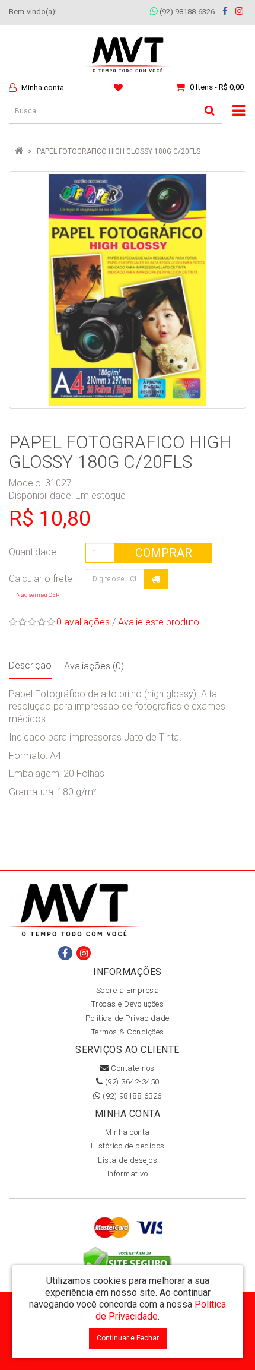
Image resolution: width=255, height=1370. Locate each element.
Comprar (163, 553)
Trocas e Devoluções (127, 1003)
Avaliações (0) (94, 666)
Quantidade (32, 552)
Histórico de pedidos (128, 1145)
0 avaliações (83, 622)
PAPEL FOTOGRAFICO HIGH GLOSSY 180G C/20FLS (118, 151)
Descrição (30, 665)
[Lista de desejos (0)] (120, 87)
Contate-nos (132, 1068)
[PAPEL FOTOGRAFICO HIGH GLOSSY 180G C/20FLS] (127, 290)
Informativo (127, 1173)
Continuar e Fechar (128, 1338)
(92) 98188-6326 (186, 11)
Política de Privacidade (127, 1018)
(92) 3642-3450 (131, 1081)
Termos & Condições (127, 1031)
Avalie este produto (158, 622)
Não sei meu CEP (37, 594)
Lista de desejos (127, 1160)
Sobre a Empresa (128, 990)
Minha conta (127, 1132)
